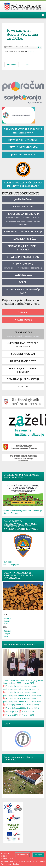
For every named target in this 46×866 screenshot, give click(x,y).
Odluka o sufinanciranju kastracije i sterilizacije (22, 510)
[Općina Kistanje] (23, 6)
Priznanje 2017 (12, 715)
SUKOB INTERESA (23, 266)
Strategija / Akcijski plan (23, 256)
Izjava (5, 623)
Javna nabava (23, 199)
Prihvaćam (38, 854)
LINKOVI (23, 386)
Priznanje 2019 (12, 711)
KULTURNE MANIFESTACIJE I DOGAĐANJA (23, 345)
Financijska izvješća (23, 238)
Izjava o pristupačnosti (23, 139)
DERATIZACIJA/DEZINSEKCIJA (23, 379)
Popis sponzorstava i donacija (23, 231)
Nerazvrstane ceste (23, 361)
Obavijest (7, 618)
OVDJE (30, 51)
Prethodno (11, 64)
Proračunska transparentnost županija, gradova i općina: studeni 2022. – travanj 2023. (23, 681)
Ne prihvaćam (22, 854)
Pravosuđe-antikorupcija (23, 218)
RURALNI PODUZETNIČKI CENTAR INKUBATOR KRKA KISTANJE (23, 184)
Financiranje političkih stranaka (23, 248)
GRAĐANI (23, 312)
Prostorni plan (23, 206)
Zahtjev (6, 621)
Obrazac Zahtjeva (10, 513)
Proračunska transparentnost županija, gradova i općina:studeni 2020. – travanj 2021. (22, 687)
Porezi (23, 282)
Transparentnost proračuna (23, 131)
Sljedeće (26, 64)
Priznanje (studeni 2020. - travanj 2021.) (22, 708)
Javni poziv (7, 562)
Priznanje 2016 (28, 715)
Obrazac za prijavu (11, 564)
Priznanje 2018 (28, 711)
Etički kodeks (23, 334)
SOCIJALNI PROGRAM (23, 353)
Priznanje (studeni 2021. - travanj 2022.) (22, 704)
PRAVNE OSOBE (23, 319)
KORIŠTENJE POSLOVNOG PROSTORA (23, 370)
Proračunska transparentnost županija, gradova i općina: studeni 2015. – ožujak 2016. (22, 700)
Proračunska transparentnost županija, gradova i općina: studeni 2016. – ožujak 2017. (22, 694)
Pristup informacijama (23, 147)
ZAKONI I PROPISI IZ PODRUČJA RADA (23, 291)
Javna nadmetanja (23, 154)
